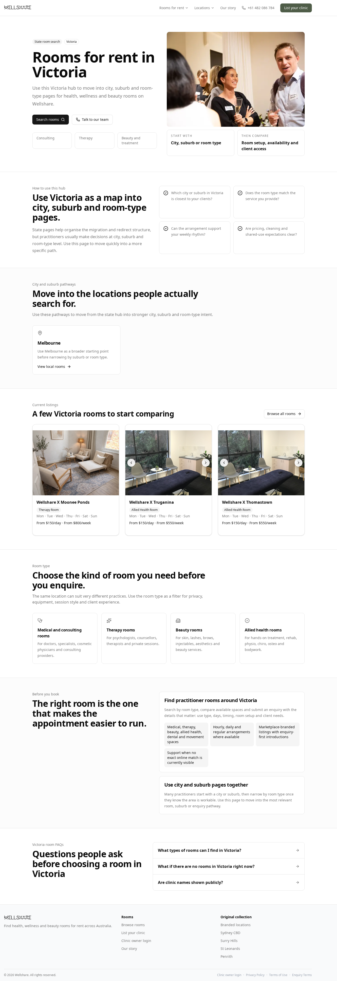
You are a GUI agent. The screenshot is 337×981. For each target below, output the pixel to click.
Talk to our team (95, 119)
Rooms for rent (171, 7)
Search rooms (47, 119)
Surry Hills (229, 940)
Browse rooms (133, 924)
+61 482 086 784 (261, 7)
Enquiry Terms (302, 975)
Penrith (227, 956)
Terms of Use (278, 975)
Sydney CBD (230, 932)
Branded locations (236, 924)
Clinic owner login (136, 940)
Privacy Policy (255, 975)
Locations (202, 7)
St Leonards (230, 948)
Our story (228, 7)
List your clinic (296, 7)
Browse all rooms (281, 413)
